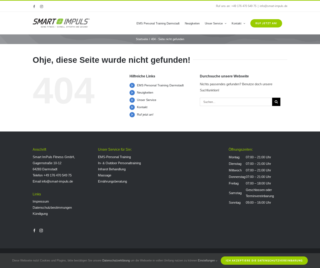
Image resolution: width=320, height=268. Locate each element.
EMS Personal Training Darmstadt (160, 85)
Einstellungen (207, 260)
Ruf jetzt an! (145, 114)
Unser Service (146, 100)
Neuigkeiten (145, 92)
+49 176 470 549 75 (243, 6)
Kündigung (40, 213)
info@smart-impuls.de (273, 6)
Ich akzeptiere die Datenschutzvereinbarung (264, 260)
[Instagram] (41, 230)
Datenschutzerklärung (116, 260)
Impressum (41, 201)
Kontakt (142, 107)
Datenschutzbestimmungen (52, 207)
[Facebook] (34, 230)
